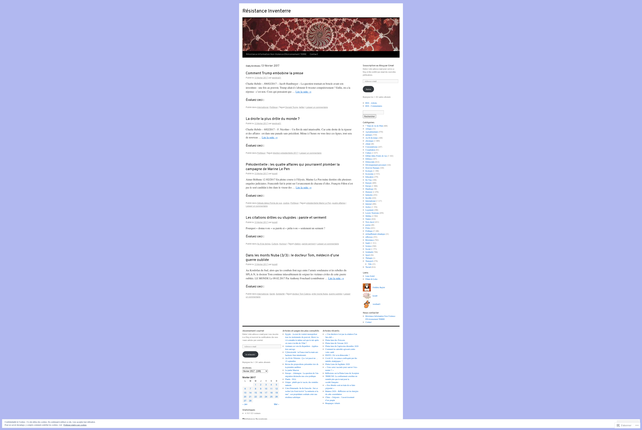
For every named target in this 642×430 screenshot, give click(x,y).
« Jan (244, 404)
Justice (286, 202)
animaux (368, 134)
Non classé (369, 222)
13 (245, 392)
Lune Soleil (369, 276)
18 (271, 392)
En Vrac (368, 179)
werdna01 (276, 77)
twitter (301, 107)
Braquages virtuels (332, 403)
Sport (367, 255)
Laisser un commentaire (317, 107)
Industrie (368, 194)
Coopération (370, 149)
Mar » (276, 404)
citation (297, 243)
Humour (283, 243)
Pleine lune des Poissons (335, 340)
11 (271, 388)
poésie (367, 225)
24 (266, 396)
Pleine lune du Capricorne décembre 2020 (341, 346)
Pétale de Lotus (371, 279)
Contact (314, 54)
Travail (368, 267)
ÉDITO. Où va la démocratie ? (337, 355)
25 (271, 396)
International (263, 107)
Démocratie (369, 161)
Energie (368, 182)
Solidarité (280, 293)
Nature (368, 219)
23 (261, 396)
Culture (275, 243)
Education (369, 176)
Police (367, 228)
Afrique (368, 128)
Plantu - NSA (290, 379)
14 (250, 392)
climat (367, 143)
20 (245, 396)
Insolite (368, 197)
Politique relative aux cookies (75, 424)
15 (255, 392)
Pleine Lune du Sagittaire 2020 (337, 364)
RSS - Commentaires (373, 105)
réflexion (368, 237)
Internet (368, 203)
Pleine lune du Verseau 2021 (336, 343)
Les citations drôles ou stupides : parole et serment (286, 218)
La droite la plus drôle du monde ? (273, 119)
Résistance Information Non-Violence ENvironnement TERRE (276, 54)
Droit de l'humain (372, 167)
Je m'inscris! (250, 354)
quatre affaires (338, 202)
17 (266, 392)
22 (255, 396)
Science (368, 246)
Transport (369, 261)
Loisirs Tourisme (372, 212)
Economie (369, 173)
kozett (274, 173)
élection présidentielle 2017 (285, 152)
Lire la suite (303, 91)
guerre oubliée (335, 293)
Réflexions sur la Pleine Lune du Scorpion (342, 373)
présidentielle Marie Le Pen (318, 202)
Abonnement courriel (253, 331)
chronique (369, 140)
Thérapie (368, 258)
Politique (274, 107)
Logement (369, 209)
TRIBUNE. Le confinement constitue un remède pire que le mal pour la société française (341, 379)
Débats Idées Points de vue (269, 202)
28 (250, 400)
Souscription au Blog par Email (378, 65)
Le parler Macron (292, 370)
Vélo (370, 264)
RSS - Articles (371, 102)
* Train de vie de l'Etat (374, 125)
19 (276, 392)
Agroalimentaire (371, 131)
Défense (368, 158)
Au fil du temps (264, 243)
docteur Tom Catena (301, 293)
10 (266, 388)
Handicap (369, 188)
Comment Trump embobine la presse (274, 73)
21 (250, 396)
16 (261, 392)
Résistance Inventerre (266, 11)
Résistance (369, 240)
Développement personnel (375, 164)
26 (276, 396)
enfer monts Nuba (320, 293)
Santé (272, 293)
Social (367, 249)
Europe (368, 185)
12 (276, 388)
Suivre (368, 89)
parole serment (308, 243)
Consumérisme (371, 146)
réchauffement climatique (375, 234)
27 (245, 400)
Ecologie (368, 170)
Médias (368, 215)
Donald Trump (291, 107)
